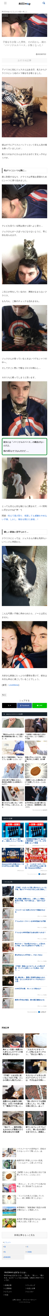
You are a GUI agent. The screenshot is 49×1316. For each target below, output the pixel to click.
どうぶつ (7, 1242)
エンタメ (30, 1292)
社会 (6, 1295)
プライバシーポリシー (29, 1300)
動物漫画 (7, 1257)
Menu (5, 3)
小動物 (29, 1252)
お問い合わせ (17, 1300)
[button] (4, 740)
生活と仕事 (31, 1288)
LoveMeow (14, 685)
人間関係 (8, 1288)
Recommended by (37, 810)
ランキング (31, 1285)
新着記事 (8, 1285)
